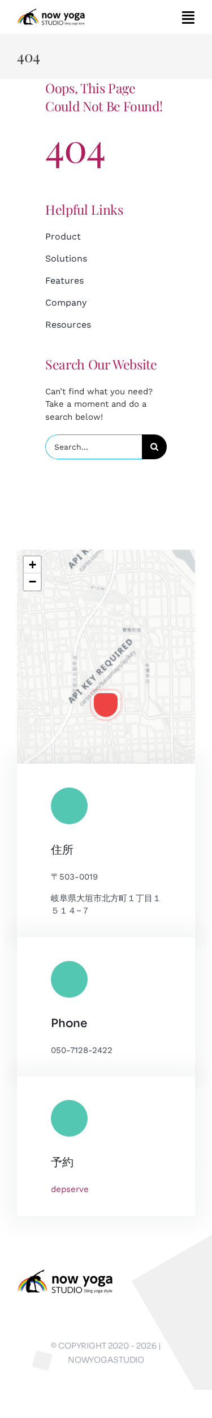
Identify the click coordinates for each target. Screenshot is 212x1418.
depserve (70, 1189)
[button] (106, 705)
